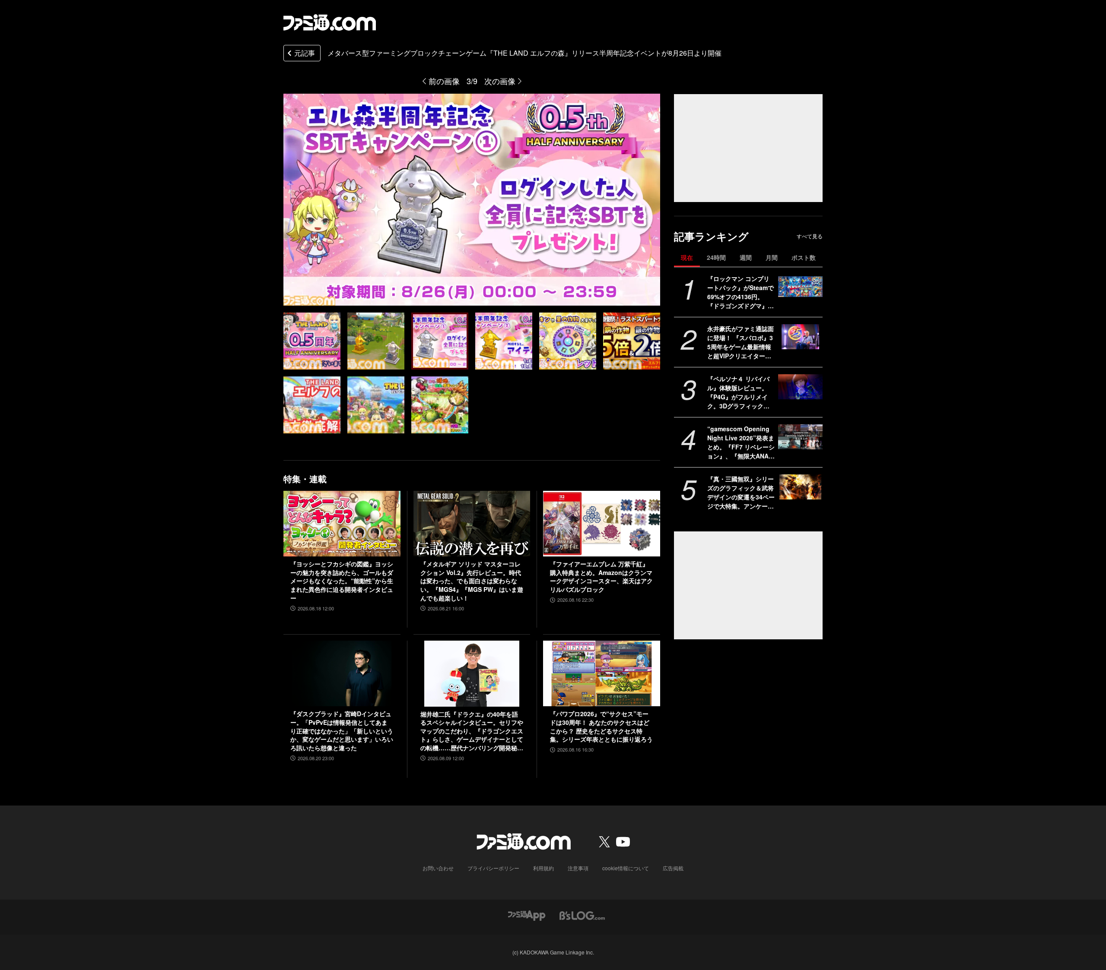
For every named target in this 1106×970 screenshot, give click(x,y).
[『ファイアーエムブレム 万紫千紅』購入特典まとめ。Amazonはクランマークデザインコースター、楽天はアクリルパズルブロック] (601, 523)
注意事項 (578, 868)
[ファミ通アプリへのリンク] (526, 915)
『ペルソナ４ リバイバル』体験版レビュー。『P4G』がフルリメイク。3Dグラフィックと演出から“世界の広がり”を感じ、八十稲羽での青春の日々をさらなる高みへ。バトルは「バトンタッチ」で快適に (740, 392)
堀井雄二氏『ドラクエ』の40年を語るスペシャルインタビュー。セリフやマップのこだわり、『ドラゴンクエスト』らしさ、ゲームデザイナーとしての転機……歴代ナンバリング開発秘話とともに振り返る (471, 731)
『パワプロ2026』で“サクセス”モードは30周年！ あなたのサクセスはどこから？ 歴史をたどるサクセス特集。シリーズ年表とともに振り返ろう (601, 726)
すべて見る (810, 236)
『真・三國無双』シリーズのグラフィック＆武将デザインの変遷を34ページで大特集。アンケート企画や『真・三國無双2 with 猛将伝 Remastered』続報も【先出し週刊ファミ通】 (741, 492)
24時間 (716, 257)
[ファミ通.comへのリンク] (329, 22)
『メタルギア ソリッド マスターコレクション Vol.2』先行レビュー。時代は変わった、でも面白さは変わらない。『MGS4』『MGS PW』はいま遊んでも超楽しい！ (471, 581)
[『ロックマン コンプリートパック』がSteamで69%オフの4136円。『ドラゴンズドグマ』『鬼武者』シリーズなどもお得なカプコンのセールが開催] (800, 286)
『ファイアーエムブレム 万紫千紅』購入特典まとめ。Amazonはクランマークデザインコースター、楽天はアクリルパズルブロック (601, 577)
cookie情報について (625, 868)
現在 (687, 257)
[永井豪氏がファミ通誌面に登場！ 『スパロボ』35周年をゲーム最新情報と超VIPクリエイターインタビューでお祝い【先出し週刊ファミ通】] (800, 336)
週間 (746, 257)
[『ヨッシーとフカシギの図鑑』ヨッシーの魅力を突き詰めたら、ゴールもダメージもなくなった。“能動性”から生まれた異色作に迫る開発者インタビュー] (341, 523)
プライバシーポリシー (493, 868)
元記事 (304, 53)
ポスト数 (803, 257)
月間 (772, 257)
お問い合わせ (438, 868)
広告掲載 (673, 868)
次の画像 (499, 80)
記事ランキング (711, 236)
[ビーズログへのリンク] (582, 915)
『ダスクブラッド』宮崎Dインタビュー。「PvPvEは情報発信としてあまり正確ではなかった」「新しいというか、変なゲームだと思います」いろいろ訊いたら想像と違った (341, 731)
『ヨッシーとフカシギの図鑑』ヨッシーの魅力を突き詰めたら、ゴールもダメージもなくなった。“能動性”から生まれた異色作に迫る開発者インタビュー (341, 581)
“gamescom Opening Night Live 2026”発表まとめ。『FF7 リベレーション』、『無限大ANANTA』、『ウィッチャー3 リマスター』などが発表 (741, 442)
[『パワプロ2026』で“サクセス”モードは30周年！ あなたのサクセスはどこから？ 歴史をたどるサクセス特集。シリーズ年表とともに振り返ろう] (601, 673)
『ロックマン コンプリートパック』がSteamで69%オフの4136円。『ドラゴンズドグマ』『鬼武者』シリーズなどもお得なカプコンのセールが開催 (740, 292)
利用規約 (543, 868)
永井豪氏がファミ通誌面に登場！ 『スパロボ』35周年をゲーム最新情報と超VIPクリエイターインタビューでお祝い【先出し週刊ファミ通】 (740, 342)
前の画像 (444, 80)
